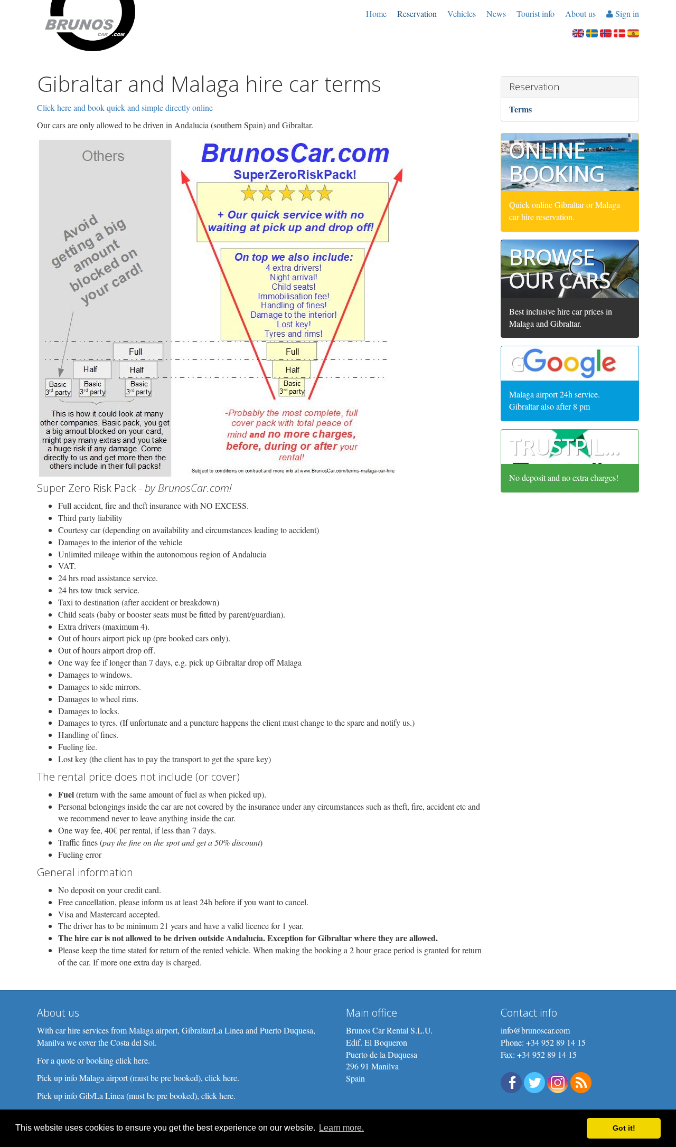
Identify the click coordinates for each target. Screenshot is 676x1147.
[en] (578, 31)
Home (376, 13)
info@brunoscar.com (535, 1030)
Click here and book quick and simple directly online (125, 107)
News (496, 13)
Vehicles (461, 13)
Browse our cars (560, 268)
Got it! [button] (624, 1128)
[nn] (606, 31)
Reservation (417, 13)
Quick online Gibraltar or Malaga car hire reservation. (564, 210)
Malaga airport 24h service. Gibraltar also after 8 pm (554, 400)
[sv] (592, 31)
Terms (520, 109)
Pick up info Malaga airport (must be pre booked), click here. (138, 1077)
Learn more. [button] (341, 1127)
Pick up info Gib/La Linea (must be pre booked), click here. (136, 1095)
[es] (633, 31)
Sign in (626, 13)
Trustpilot (570, 446)
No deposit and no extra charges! (563, 477)
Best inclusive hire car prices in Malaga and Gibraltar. (560, 317)
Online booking (557, 162)
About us (580, 13)
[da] (619, 31)
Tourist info (536, 13)
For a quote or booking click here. (93, 1060)
